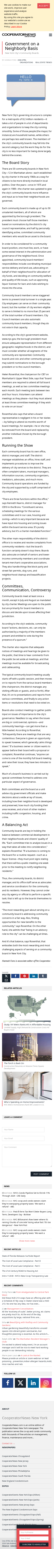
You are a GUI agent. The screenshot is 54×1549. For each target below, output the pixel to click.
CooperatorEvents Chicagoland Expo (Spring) (23, 1519)
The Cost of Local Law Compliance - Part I (21, 1266)
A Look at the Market (30, 1355)
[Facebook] (7, 1383)
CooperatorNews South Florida (16, 1476)
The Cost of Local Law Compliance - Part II (21, 1261)
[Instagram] (46, 1383)
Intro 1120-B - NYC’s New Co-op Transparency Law (25, 1276)
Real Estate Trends (43, 62)
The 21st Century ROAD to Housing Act (20, 1271)
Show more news (27, 1241)
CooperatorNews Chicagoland (16, 1456)
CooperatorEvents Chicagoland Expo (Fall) (21, 1514)
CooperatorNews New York (14, 1466)
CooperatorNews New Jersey (15, 1461)
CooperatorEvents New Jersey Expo (18, 1504)
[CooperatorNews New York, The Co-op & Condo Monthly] (19, 35)
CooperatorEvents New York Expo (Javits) (20, 1499)
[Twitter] (20, 1383)
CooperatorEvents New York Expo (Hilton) (21, 1494)
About (5, 1408)
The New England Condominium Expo (19, 1509)
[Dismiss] (49, 1526)
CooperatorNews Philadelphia (16, 1471)
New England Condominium (15, 1481)
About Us (5, 1546)
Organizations (26, 62)
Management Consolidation (20, 1308)
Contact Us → (8, 1443)
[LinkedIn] (33, 1383)
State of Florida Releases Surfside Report (21, 1256)
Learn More (16, 26)
